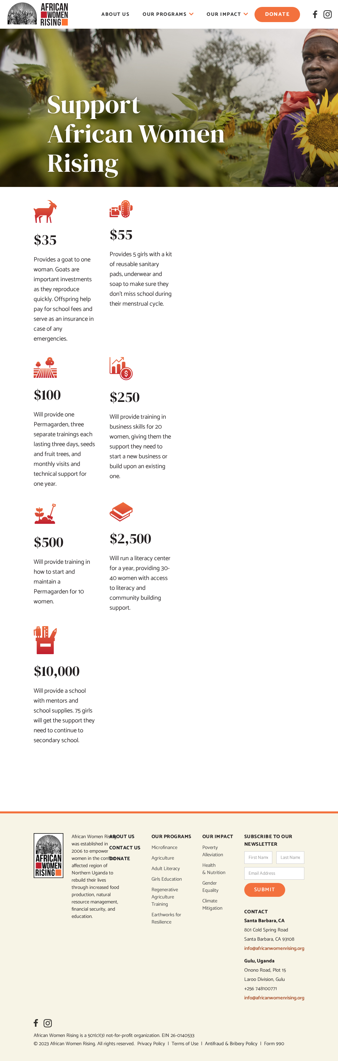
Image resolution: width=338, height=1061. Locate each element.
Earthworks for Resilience (166, 918)
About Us (115, 14)
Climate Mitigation (212, 904)
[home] (37, 14)
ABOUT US (122, 837)
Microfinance (164, 847)
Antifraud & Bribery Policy (232, 1044)
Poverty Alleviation (212, 851)
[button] (168, 14)
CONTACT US (125, 848)
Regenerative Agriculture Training (165, 897)
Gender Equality (210, 887)
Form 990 (274, 1044)
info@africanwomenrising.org (274, 948)
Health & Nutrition (213, 869)
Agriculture (163, 858)
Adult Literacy (166, 868)
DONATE (119, 859)
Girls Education (167, 879)
